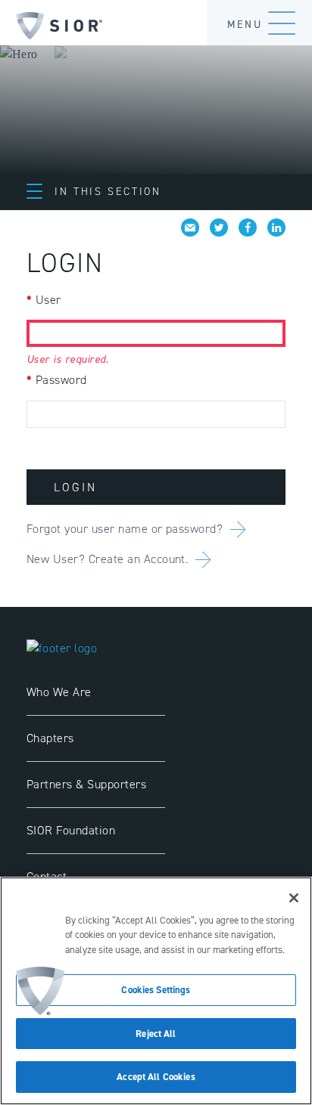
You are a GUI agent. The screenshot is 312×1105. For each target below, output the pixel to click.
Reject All (156, 1033)
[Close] (293, 898)
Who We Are (59, 692)
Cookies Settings (155, 989)
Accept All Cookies (156, 1076)
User (44, 300)
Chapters (50, 738)
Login (75, 487)
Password (57, 380)
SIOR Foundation (71, 830)
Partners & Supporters (86, 784)
